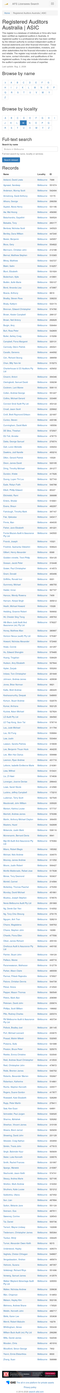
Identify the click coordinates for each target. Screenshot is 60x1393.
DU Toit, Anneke (10, 436)
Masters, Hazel (10, 824)
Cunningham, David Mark (15, 425)
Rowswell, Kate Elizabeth (14, 1097)
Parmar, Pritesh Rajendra (15, 976)
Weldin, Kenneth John (13, 1310)
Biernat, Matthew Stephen (15, 255)
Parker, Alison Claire (12, 970)
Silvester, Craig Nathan (13, 1140)
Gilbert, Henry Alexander (14, 552)
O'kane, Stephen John (13, 930)
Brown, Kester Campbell (14, 314)
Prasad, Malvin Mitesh (13, 1038)
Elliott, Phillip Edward (12, 489)
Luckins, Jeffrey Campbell (15, 792)
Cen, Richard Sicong (12, 357)
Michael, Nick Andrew (13, 854)
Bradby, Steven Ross (13, 298)
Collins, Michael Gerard (14, 398)
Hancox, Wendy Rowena (14, 595)
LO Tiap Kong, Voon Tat (14, 722)
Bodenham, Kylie (11, 276)
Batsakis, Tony (10, 222)
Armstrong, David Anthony (15, 195)
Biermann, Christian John (15, 249)
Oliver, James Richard (13, 940)
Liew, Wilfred (9, 770)
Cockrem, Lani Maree (13, 387)
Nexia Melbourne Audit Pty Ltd (17, 903)
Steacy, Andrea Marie (13, 1178)
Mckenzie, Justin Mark (13, 830)
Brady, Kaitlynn (10, 303)
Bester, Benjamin (11, 239)
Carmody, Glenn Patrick (14, 346)
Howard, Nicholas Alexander (16, 641)
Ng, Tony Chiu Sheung (13, 913)
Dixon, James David (12, 463)
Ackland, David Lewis (13, 179)
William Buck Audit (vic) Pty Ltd (17, 1332)
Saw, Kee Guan (10, 1108)
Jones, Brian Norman (13, 684)
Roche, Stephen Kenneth (15, 1086)
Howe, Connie (9, 646)
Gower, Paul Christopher (14, 568)
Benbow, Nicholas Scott (14, 228)
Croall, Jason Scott (12, 409)
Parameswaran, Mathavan (15, 965)
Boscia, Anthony (10, 292)
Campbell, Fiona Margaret (15, 341)
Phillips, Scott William (13, 1008)
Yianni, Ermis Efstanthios (14, 1353)
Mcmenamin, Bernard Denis (16, 835)
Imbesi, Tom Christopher (14, 673)
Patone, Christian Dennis (14, 981)
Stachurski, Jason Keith (14, 1173)
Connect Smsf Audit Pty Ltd (16, 403)
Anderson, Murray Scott (14, 190)
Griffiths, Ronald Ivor (12, 579)
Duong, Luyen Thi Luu (13, 479)
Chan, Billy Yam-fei (12, 363)
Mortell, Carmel (10, 881)
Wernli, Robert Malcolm (14, 1321)
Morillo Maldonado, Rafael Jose (17, 870)
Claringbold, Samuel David (15, 382)
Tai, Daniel (8, 1221)
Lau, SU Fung (9, 733)
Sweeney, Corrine (11, 1216)
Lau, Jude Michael (11, 727)
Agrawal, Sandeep (11, 185)
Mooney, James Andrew (14, 859)
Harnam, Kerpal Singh (13, 600)
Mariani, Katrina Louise (14, 808)
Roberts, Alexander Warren (15, 1076)
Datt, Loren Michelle (12, 446)
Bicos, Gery (8, 244)
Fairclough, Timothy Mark (15, 511)
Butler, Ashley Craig (12, 336)
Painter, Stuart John (12, 954)
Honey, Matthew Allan (13, 630)
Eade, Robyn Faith (12, 484)
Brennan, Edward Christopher (17, 309)
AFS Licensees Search (25, 4)
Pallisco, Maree (10, 959)
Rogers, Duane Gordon (14, 1092)
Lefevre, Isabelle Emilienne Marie (18, 765)
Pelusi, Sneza (9, 986)
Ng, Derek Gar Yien (12, 908)
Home (7, 13)
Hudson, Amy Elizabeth (14, 662)
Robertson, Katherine (13, 1081)
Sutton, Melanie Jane (13, 1205)
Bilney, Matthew (10, 260)
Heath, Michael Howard (14, 606)
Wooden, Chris (10, 1343)
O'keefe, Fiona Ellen (12, 935)
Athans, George (10, 201)
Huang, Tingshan (11, 657)
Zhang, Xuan (9, 1359)
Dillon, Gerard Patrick (13, 457)
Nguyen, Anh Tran (11, 919)
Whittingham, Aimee (12, 1327)
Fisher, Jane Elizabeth (13, 527)
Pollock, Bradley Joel (12, 1027)
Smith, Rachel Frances (13, 1162)
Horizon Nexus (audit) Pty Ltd (16, 635)
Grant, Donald (9, 573)
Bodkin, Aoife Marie (12, 282)
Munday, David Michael (14, 892)
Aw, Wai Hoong (10, 212)
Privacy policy (30, 1387)
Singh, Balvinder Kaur (13, 1151)
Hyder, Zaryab (9, 668)
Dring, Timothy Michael (14, 468)
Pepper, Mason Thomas (14, 992)
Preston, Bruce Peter (13, 1049)
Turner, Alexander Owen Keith (17, 1243)
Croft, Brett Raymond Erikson (16, 414)
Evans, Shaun (9, 506)
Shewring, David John (13, 1135)
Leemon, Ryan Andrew (13, 760)
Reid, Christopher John (14, 1065)
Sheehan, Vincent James (14, 1124)
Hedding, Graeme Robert (15, 611)
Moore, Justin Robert (13, 865)
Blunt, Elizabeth (10, 271)
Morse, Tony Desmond (13, 876)
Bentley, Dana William (13, 233)
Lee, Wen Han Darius (13, 754)
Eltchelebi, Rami (10, 495)
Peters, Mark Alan (11, 997)
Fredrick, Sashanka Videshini (16, 546)
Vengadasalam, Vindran (14, 1259)
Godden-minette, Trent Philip (16, 557)
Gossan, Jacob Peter (13, 562)
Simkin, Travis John (12, 1146)
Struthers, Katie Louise (13, 1189)
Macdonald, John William (14, 803)
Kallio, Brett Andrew (12, 689)
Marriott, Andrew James (14, 813)
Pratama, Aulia (10, 1043)
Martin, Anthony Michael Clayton (18, 819)
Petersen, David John (13, 1003)
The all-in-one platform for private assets (35, 1382)
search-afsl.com (36, 1391)
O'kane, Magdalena (12, 924)
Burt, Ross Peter (10, 330)
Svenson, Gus (9, 1210)
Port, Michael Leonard (13, 1032)
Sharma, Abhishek (11, 1119)
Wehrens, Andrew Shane (14, 1305)
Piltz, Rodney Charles (13, 1013)
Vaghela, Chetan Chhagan (15, 1254)
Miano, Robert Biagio (13, 849)
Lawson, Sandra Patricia (14, 743)
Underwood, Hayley (12, 1248)
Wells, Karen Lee (11, 1316)
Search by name (10, 144)
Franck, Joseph (10, 541)
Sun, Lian (7, 1200)
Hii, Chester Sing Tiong (14, 616)
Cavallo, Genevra (11, 352)
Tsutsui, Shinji (9, 1237)
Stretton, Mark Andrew (13, 1183)
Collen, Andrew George (14, 392)
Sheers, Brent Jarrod (13, 1130)
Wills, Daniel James (12, 1337)
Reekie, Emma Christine (14, 1054)
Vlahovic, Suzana (11, 1264)
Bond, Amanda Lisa (12, 287)
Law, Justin (8, 738)
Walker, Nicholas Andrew (14, 1289)
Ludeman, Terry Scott (13, 797)
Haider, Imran (9, 589)
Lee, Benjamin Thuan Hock (15, 749)
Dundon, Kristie (10, 473)
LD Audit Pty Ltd (10, 716)
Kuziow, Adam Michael (13, 711)
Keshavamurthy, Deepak (14, 695)
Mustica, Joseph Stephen (15, 897)
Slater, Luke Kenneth (13, 1156)
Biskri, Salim (9, 265)
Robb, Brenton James (13, 1070)
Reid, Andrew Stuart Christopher (18, 1059)
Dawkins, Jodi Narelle (13, 452)
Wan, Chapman (10, 1294)
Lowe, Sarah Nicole (12, 786)
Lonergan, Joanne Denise (15, 781)
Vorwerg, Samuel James (14, 1275)
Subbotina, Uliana (11, 1194)
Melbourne (42, 179)
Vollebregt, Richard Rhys (14, 1270)
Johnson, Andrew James (14, 679)
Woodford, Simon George (15, 1348)
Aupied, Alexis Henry (12, 206)
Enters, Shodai (10, 500)
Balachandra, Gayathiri (13, 217)
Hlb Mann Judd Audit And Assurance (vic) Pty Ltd (15, 624)
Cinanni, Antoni (10, 376)
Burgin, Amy (9, 325)
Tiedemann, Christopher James (17, 1232)
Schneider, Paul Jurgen (14, 1113)
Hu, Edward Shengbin (13, 652)
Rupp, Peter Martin (12, 1103)
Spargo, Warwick (11, 1167)
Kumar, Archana (10, 706)
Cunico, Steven (10, 419)
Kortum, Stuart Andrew (13, 700)
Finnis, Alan (8, 522)
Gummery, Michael (12, 584)
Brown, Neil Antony (12, 319)
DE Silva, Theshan (11, 430)
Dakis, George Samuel (13, 441)
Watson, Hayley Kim (12, 1300)
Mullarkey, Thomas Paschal (16, 886)
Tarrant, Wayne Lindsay (14, 1227)
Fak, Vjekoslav (10, 516)
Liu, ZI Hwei (8, 776)
